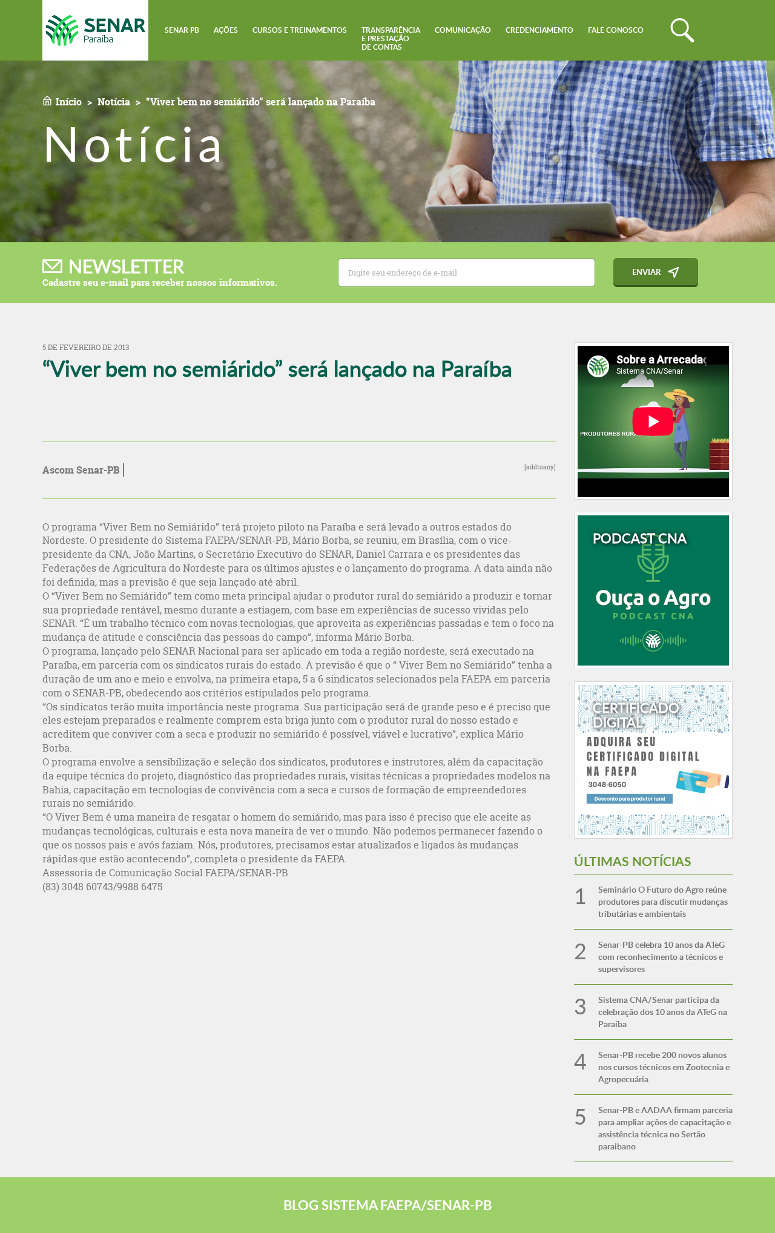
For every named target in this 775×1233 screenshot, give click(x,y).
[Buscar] (682, 30)
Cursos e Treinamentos (299, 30)
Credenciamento (539, 30)
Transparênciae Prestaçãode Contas (390, 38)
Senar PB (182, 30)
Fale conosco (616, 30)
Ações (226, 30)
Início (69, 101)
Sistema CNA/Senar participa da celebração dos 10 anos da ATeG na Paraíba (662, 1012)
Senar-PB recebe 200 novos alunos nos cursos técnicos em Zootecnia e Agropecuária (664, 1067)
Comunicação (463, 30)
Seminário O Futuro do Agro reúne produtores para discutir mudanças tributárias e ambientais (663, 901)
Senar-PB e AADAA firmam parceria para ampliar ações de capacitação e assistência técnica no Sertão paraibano (665, 1128)
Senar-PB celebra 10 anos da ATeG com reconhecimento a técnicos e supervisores (661, 956)
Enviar (646, 271)
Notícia (113, 101)
